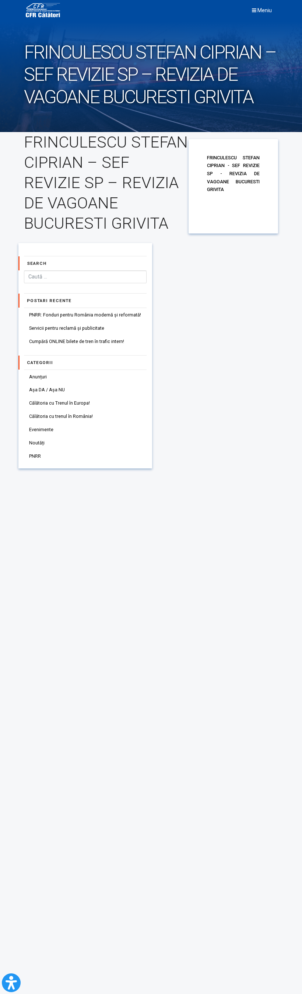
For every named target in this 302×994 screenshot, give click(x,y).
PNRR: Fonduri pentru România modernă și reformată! (85, 315)
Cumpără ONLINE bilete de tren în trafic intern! (76, 341)
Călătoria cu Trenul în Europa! (59, 403)
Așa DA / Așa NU (47, 389)
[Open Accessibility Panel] (11, 982)
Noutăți (37, 443)
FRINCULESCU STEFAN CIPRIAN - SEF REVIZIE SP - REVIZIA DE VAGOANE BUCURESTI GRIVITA (233, 173)
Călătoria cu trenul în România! (61, 416)
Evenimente (41, 429)
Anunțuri (38, 377)
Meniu (264, 10)
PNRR (35, 456)
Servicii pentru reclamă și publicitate (66, 328)
